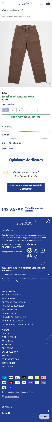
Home (4, 17)
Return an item (9, 310)
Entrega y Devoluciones (11, 143)
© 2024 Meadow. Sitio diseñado (18, 392)
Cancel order (9, 313)
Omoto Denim (8, 363)
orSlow (4, 93)
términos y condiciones (32, 279)
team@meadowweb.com (12, 252)
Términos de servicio (12, 321)
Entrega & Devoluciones (14, 302)
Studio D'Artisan (10, 359)
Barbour (6, 344)
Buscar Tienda (7, 149)
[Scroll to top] (48, 221)
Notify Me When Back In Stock (26, 116)
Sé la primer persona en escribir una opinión (26, 187)
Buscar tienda (9, 298)
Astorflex (7, 341)
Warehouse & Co (10, 352)
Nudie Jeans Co (9, 337)
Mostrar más (7, 127)
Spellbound (8, 367)
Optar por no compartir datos (17, 324)
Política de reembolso (13, 306)
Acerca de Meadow (11, 295)
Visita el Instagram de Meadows (34, 209)
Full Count (7, 348)
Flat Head (7, 355)
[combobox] (26, 10)
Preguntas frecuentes (14, 317)
